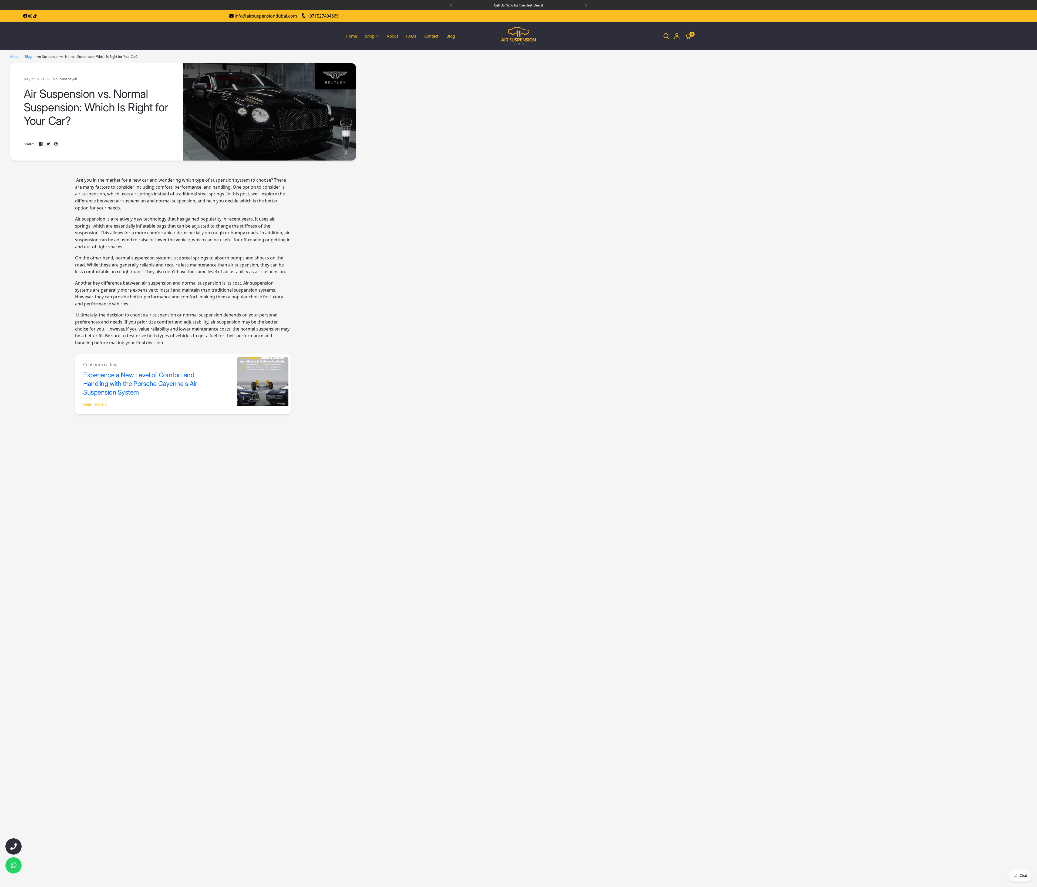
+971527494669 (322, 16)
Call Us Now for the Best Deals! (518, 5)
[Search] (666, 36)
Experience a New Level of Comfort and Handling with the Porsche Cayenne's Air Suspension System (140, 383)
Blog (450, 36)
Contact (431, 36)
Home (351, 36)
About (392, 36)
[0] (686, 36)
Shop (370, 36)
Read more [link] (93, 404)
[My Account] (677, 36)
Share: (29, 144)
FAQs (411, 36)
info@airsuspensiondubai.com (265, 16)
